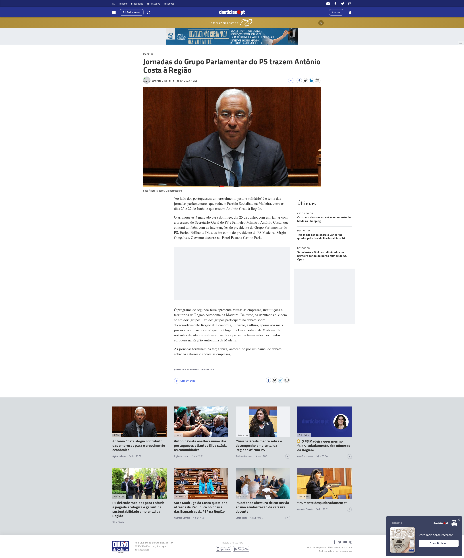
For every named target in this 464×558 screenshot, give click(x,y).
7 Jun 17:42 (198, 518)
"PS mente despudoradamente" (322, 502)
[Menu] (114, 12)
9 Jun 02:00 (322, 456)
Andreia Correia (244, 456)
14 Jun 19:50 (135, 456)
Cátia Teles (241, 518)
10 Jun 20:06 (196, 456)
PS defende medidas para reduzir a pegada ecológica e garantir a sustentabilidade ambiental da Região (138, 509)
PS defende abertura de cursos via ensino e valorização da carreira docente (262, 507)
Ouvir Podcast (439, 543)
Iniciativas (169, 3)
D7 (113, 3)
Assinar (336, 12)
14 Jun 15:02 (260, 456)
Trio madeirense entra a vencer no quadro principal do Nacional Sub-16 (321, 236)
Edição (131, 12)
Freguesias (137, 3)
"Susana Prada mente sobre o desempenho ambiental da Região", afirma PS (259, 445)
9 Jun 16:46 (118, 522)
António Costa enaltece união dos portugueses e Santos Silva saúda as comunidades (200, 445)
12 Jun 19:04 (256, 518)
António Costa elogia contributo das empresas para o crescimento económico (138, 445)
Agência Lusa (119, 456)
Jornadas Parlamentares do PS (194, 369)
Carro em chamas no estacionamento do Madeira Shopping (324, 219)
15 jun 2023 (187, 80)
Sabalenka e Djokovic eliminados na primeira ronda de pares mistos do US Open (322, 256)
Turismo (123, 3)
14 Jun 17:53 (322, 509)
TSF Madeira (153, 3)
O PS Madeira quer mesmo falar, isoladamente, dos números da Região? (323, 445)
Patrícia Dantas (305, 456)
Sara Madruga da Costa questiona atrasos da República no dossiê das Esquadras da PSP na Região (200, 507)
